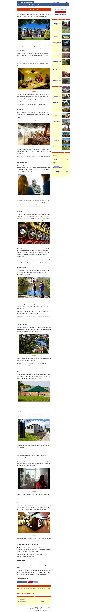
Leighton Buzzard (55, 121)
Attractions (22, 6)
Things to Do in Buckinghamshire (27, 6)
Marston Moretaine (55, 146)
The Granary (55, 159)
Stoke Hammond (55, 102)
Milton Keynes (42, 602)
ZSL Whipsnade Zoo (55, 80)
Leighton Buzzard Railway (57, 23)
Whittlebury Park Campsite (57, 171)
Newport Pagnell (55, 127)
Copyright (33, 607)
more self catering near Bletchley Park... (58, 167)
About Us (31, 608)
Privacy (43, 608)
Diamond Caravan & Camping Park (58, 172)
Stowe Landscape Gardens (57, 61)
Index (48, 608)
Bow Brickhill (56, 96)
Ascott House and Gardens (57, 42)
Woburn (56, 115)
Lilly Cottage (55, 163)
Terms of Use (39, 608)
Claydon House (55, 48)
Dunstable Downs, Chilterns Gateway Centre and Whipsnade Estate (57, 68)
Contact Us (54, 608)
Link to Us (45, 608)
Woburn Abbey (56, 36)
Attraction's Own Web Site (23, 601)
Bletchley (42, 601)
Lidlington (55, 140)
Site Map (51, 608)
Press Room (35, 608)
